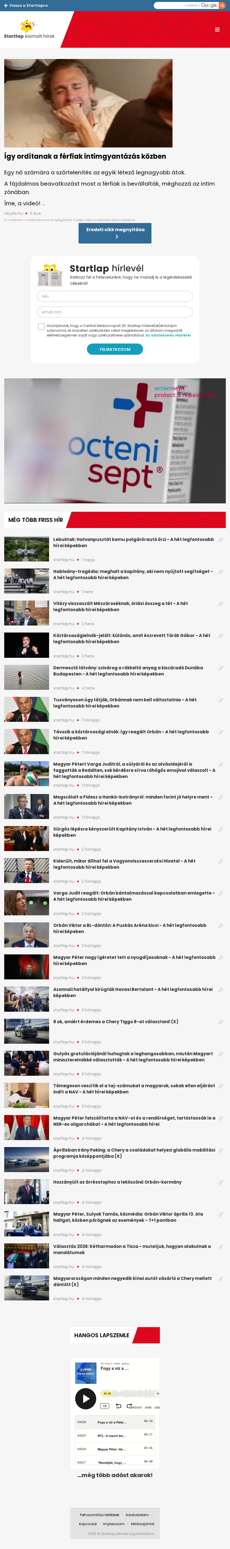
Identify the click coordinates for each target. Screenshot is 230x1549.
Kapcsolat (88, 1523)
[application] (115, 440)
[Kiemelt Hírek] (32, 29)
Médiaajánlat (142, 1523)
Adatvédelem (137, 1514)
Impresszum (114, 1523)
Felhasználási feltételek (99, 1514)
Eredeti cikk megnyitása (115, 229)
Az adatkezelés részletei (168, 335)
